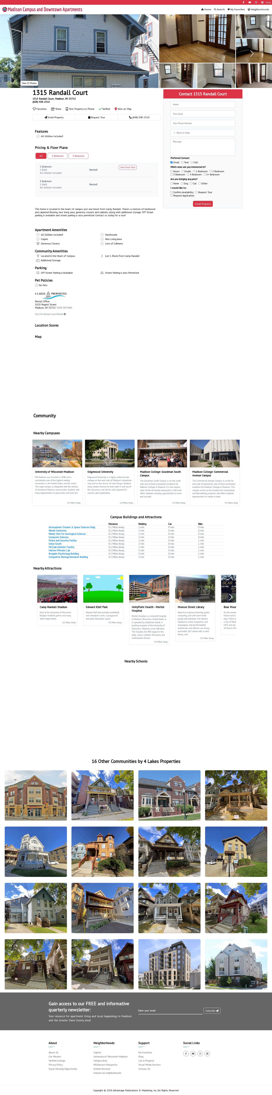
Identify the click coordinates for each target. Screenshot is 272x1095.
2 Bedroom (218, 171)
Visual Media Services (149, 1064)
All (41, 155)
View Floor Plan (127, 167)
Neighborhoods (259, 9)
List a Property (146, 1060)
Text (186, 162)
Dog (186, 183)
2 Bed (57, 155)
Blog (140, 1056)
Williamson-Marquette (105, 1064)
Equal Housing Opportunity (63, 1068)
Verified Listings (57, 1060)
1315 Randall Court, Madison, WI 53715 (54, 98)
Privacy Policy (56, 1064)
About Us (53, 1052)
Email (176, 162)
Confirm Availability (183, 192)
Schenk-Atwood (102, 1068)
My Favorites (237, 9)
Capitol (97, 1052)
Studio (187, 171)
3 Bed (78, 155)
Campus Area (100, 1060)
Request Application (183, 195)
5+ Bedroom (213, 174)
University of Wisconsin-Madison (111, 1056)
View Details (35, 798)
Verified (106, 108)
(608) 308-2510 (41, 101)
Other (204, 183)
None (176, 183)
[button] (20, 53)
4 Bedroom (196, 174)
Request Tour (205, 192)
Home (207, 9)
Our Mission (55, 1056)
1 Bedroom (202, 171)
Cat (195, 183)
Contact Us (144, 1068)
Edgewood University (100, 472)
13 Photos (29, 83)
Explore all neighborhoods (107, 1072)
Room (176, 171)
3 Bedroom (179, 174)
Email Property (203, 203)
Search (220, 9)
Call (196, 162)
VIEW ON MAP (64, 307)
